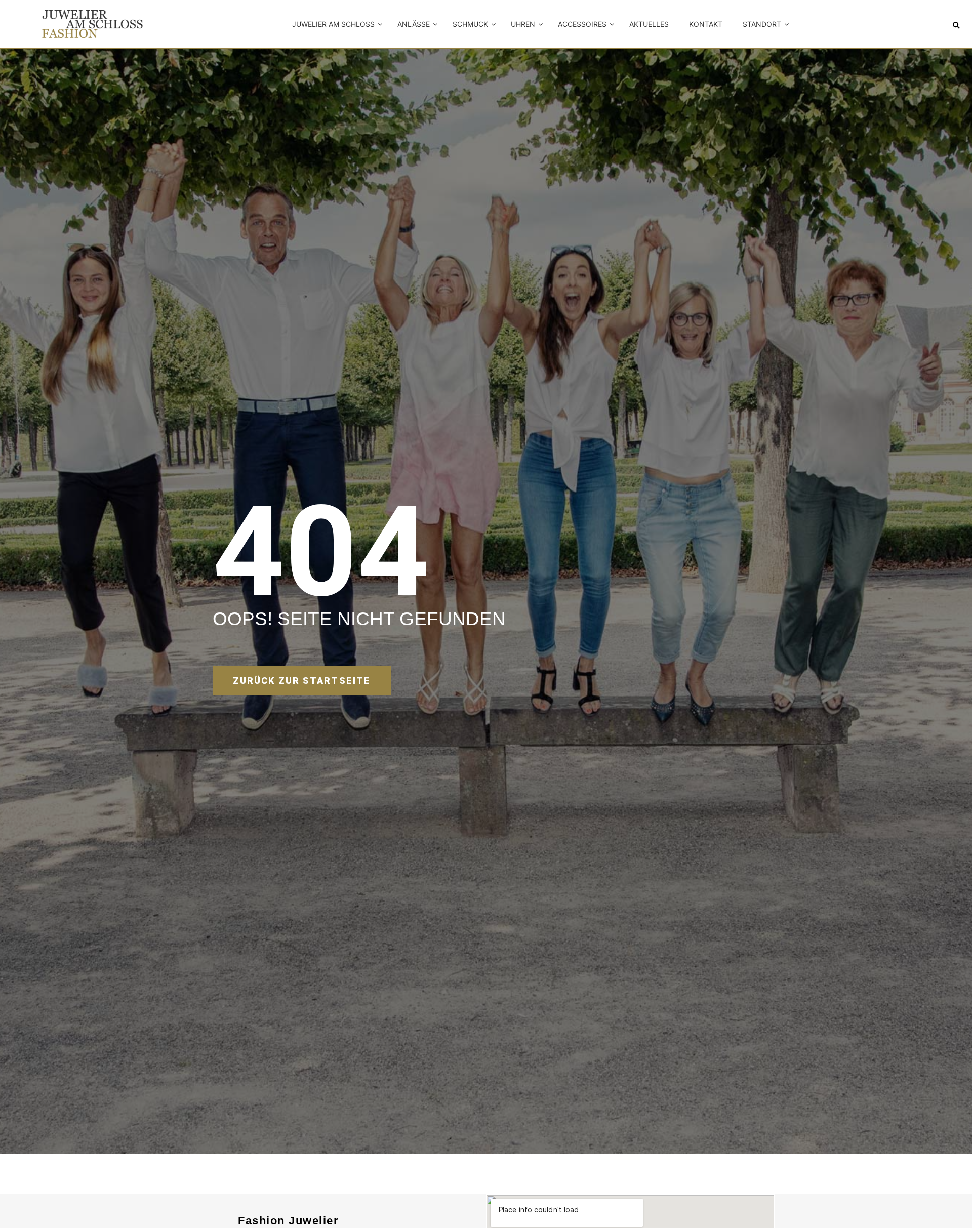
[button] (956, 25)
